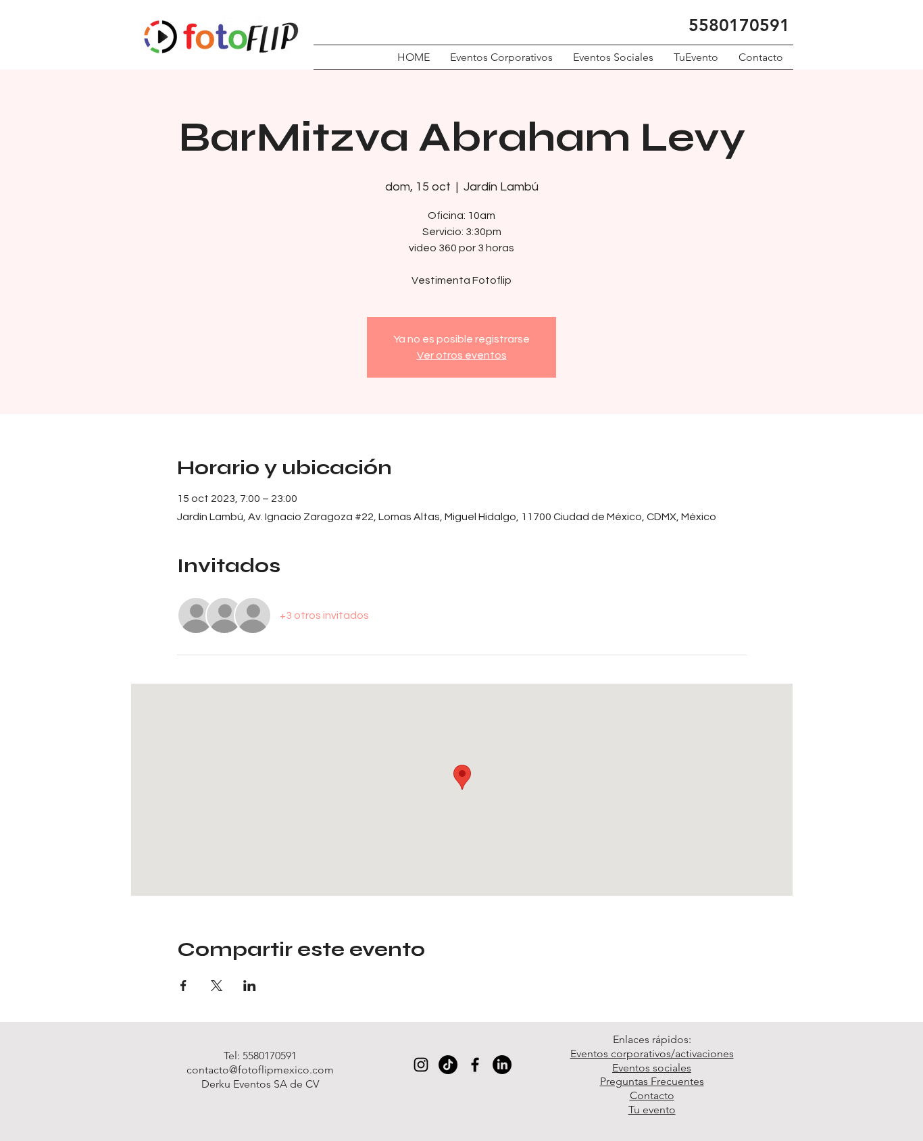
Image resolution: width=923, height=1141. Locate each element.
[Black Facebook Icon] (475, 1064)
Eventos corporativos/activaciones (652, 1053)
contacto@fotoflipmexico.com (260, 1069)
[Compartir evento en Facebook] (183, 985)
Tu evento (652, 1109)
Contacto (652, 1095)
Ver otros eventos (462, 355)
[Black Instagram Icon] (420, 1064)
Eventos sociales (651, 1067)
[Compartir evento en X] (216, 985)
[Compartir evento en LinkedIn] (249, 985)
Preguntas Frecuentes (652, 1081)
